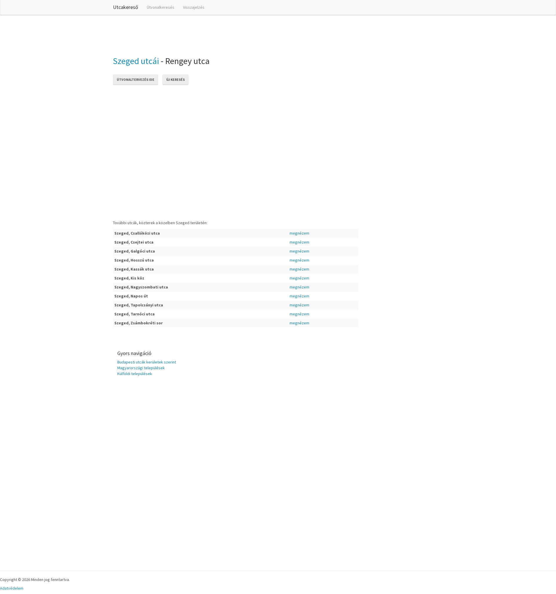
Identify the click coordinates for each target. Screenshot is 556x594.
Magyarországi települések (141, 367)
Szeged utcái (136, 60)
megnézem (299, 233)
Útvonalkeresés (160, 7)
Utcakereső (125, 7)
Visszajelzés (193, 7)
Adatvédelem (11, 588)
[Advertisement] (218, 34)
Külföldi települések (134, 373)
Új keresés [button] (175, 79)
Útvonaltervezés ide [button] (135, 79)
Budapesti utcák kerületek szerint (146, 362)
